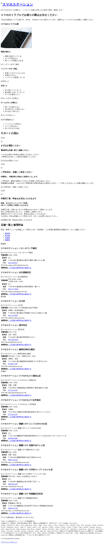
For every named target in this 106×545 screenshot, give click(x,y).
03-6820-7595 (12, 364)
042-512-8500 (12, 315)
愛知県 (7, 233)
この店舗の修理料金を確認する (19, 268)
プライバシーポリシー (9, 542)
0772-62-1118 (12, 414)
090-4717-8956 (13, 289)
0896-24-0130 (12, 460)
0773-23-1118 (12, 390)
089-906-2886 (12, 438)
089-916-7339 (12, 508)
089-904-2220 (12, 484)
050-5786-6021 (13, 340)
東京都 (7, 235)
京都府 (7, 238)
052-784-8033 (12, 263)
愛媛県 (7, 240)
